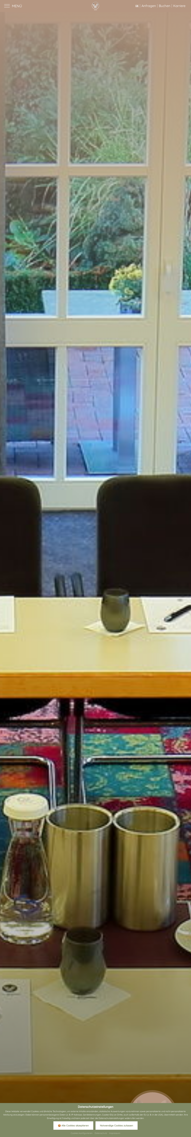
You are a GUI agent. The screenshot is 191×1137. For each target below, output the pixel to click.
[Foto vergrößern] (95, 571)
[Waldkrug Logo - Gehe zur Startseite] (95, 5)
